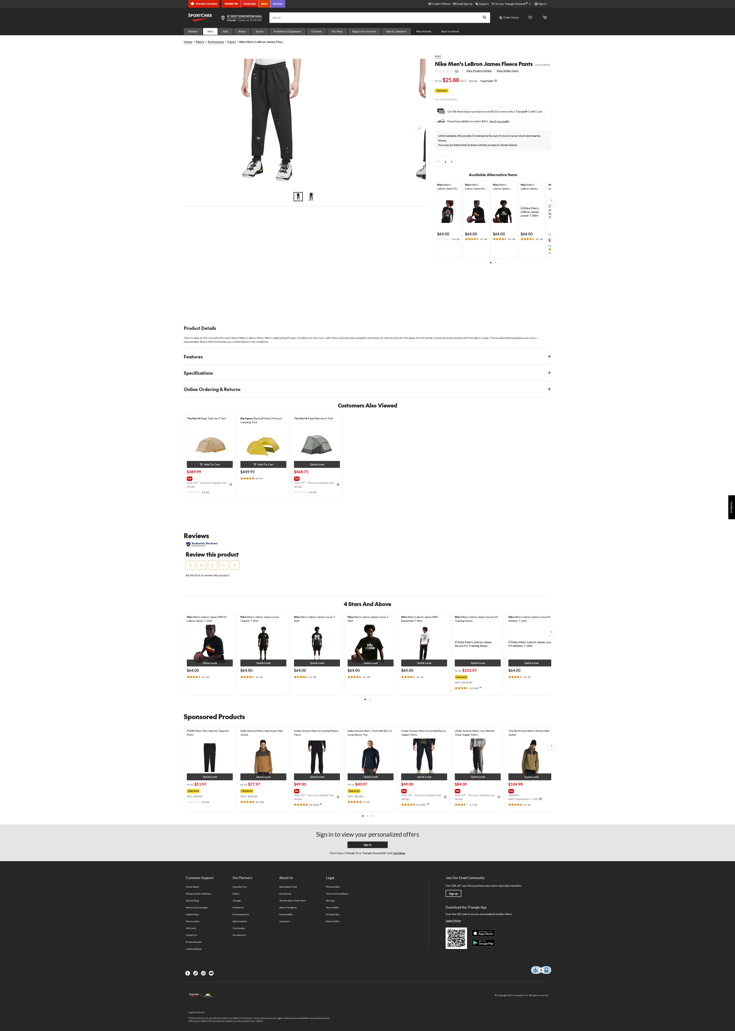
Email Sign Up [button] (465, 3)
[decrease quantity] (438, 162)
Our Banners (239, 935)
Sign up (453, 893)
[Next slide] (551, 200)
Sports (260, 31)
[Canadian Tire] (231, 4)
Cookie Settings (194, 948)
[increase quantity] (451, 162)
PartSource (238, 907)
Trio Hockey (239, 928)
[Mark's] (264, 4)
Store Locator (193, 921)
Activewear (216, 42)
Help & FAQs (192, 914)
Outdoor (316, 31)
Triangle (237, 900)
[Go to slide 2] (311, 196)
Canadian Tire (240, 886)
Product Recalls (194, 942)
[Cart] (545, 18)
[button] (484, 17)
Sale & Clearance (396, 31)
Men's (200, 42)
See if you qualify (499, 121)
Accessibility (332, 907)
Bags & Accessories (364, 31)
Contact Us (191, 935)
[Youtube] (211, 973)
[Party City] (277, 4)
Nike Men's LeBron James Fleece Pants (484, 63)
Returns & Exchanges (197, 907)
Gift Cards (191, 928)
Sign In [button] (542, 3)
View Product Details (479, 70)
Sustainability (286, 914)
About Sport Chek (288, 886)
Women (193, 31)
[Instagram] (203, 973)
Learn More (453, 920)
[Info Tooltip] (496, 81)
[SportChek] (250, 4)
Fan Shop (337, 31)
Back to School (450, 31)
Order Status (511, 17)
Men (210, 31)
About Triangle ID (288, 907)
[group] (209, 478)
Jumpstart (284, 921)
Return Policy (333, 921)
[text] (448, 239)
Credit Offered (441, 3)
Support (484, 3)
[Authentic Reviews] (202, 544)
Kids (225, 31)
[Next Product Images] (419, 128)
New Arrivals (423, 31)
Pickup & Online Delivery (198, 893)
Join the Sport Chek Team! (292, 900)
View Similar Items (508, 70)
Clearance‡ (442, 90)
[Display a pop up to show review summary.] (481, 688)
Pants (232, 42)
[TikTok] (195, 973)
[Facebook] (187, 973)
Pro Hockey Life (241, 914)
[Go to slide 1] (298, 196)
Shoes (242, 31)
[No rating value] (445, 71)
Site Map (330, 900)
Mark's (236, 893)
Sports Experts (240, 921)
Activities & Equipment (287, 31)
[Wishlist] (530, 18)
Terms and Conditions (337, 893)
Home (188, 42)
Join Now (399, 853)
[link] (448, 71)
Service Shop (192, 900)
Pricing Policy (333, 914)
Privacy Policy (333, 886)
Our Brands (285, 893)
